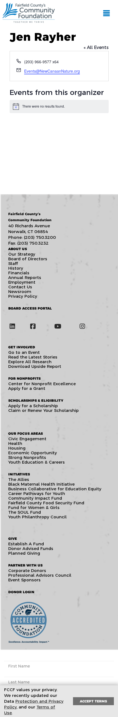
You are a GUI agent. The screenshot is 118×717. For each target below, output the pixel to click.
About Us (17, 249)
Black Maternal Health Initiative (41, 484)
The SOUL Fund (24, 512)
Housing (17, 448)
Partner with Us (25, 565)
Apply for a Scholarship (33, 405)
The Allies (18, 479)
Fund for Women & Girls (34, 507)
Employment (21, 282)
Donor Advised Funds (30, 548)
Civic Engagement (27, 438)
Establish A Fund (26, 543)
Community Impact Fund (35, 498)
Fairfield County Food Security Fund (46, 502)
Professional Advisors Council (39, 575)
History (15, 268)
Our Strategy (21, 254)
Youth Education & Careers (36, 462)
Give (12, 539)
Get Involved (21, 347)
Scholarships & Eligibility (35, 400)
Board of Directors (27, 258)
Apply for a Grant (26, 388)
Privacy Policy (22, 296)
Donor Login (21, 592)
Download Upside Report (34, 366)
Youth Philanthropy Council (37, 516)
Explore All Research (30, 361)
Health (15, 443)
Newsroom (19, 291)
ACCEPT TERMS (93, 701)
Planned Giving (24, 553)
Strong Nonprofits (27, 457)
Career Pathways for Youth (36, 493)
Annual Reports (24, 277)
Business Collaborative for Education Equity (54, 488)
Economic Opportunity (32, 452)
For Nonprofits (24, 378)
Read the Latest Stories (32, 357)
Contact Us (20, 286)
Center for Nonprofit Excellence (42, 383)
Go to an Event (24, 352)
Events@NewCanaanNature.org (52, 71)
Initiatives (19, 474)
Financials (18, 272)
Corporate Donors (27, 570)
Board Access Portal (30, 308)
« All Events (96, 47)
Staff (13, 263)
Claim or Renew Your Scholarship (43, 410)
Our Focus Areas (25, 433)
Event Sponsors (24, 579)
